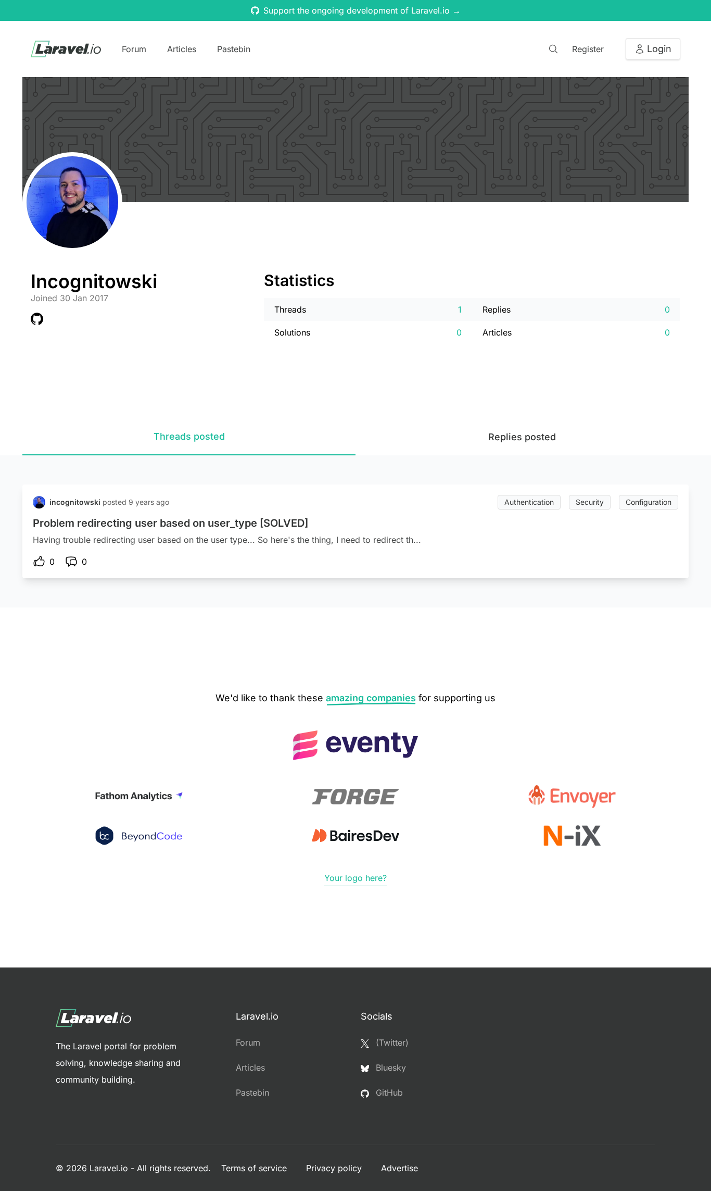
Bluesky (389, 1067)
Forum (134, 49)
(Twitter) (391, 1042)
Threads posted (189, 436)
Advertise (399, 1168)
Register (588, 49)
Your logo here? (355, 878)
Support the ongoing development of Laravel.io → (362, 10)
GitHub (388, 1092)
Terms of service (255, 1168)
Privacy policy (335, 1168)
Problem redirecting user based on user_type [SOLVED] (170, 523)
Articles (181, 49)
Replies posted (522, 436)
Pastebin (233, 49)
